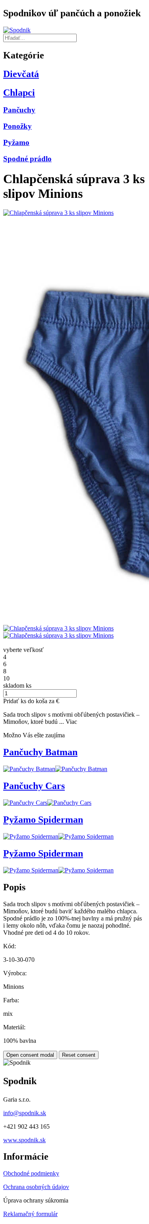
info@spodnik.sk (24, 1113)
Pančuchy (19, 110)
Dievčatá (21, 74)
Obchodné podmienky (31, 1173)
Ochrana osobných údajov (36, 1186)
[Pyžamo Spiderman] (30, 836)
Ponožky (17, 126)
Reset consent (78, 1055)
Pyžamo (16, 142)
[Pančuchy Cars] (25, 802)
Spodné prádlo (27, 159)
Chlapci (19, 92)
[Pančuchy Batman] (29, 769)
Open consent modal (30, 1055)
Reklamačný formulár (30, 1213)
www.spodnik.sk (24, 1140)
